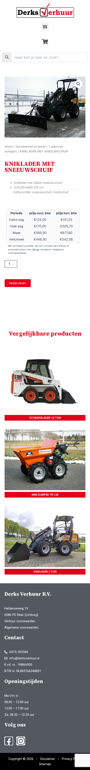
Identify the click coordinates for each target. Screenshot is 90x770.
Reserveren (17, 283)
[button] (45, 26)
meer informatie (45, 383)
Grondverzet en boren (31, 146)
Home (9, 146)
